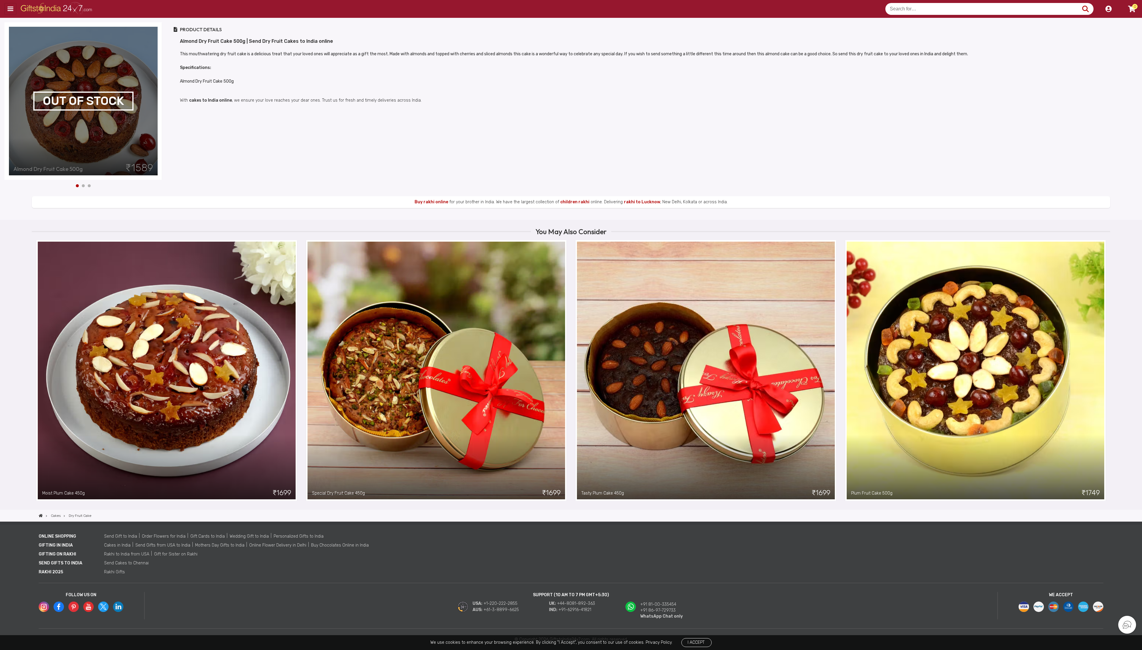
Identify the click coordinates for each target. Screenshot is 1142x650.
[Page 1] (77, 185)
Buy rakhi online (431, 201)
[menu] (10, 9)
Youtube (88, 607)
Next (157, 101)
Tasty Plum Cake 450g (602, 493)
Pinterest (73, 607)
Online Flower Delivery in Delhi (277, 545)
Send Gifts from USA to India (162, 545)
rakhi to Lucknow (642, 201)
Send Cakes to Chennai (126, 563)
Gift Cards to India (207, 536)
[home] (41, 516)
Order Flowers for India (164, 536)
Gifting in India (56, 545)
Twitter (103, 607)
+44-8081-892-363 (576, 603)
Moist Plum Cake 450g (63, 493)
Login (1108, 9)
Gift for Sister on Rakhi (175, 554)
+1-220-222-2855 (500, 603)
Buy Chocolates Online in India (340, 545)
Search (1085, 9)
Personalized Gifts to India (299, 536)
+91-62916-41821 (575, 609)
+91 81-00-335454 (658, 604)
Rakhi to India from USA (126, 554)
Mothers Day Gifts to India (219, 545)
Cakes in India (117, 545)
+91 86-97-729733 (658, 610)
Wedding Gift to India (249, 536)
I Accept (696, 642)
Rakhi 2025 (51, 572)
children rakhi (574, 201)
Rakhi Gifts (114, 572)
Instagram (44, 607)
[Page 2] (83, 185)
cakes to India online (210, 100)
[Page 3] (89, 185)
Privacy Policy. (659, 642)
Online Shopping (57, 536)
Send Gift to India (120, 536)
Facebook (59, 607)
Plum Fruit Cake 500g (871, 493)
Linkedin (118, 607)
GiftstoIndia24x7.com (57, 9)
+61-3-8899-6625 (501, 609)
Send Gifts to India (60, 563)
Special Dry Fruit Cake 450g (338, 493)
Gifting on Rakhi (57, 554)
